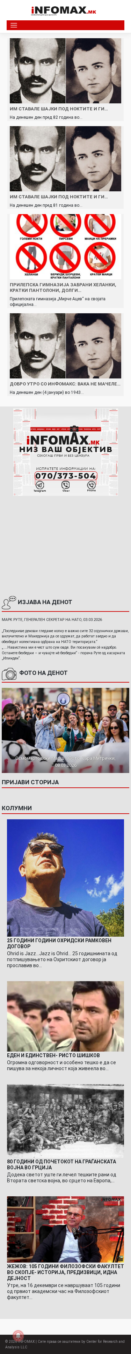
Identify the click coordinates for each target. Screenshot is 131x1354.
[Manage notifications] (18, 1335)
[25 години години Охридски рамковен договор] (65, 877)
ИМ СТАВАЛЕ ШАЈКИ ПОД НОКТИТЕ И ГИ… (59, 108)
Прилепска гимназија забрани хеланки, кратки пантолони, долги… (63, 287)
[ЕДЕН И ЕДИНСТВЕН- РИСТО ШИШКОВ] (65, 1016)
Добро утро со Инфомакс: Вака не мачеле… (65, 384)
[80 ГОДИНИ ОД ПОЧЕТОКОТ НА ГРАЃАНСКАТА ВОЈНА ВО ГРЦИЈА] (65, 1120)
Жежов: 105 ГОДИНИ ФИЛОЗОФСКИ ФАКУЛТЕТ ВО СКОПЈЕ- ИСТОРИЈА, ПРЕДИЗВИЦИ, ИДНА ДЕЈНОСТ (65, 1272)
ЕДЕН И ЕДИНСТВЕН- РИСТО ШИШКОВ (53, 1055)
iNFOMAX (26, 1341)
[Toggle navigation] (14, 25)
